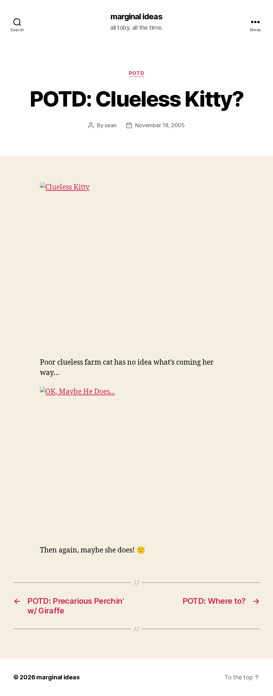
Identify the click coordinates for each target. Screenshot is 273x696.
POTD (136, 73)
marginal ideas (136, 17)
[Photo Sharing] (136, 265)
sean (110, 125)
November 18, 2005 (159, 125)
